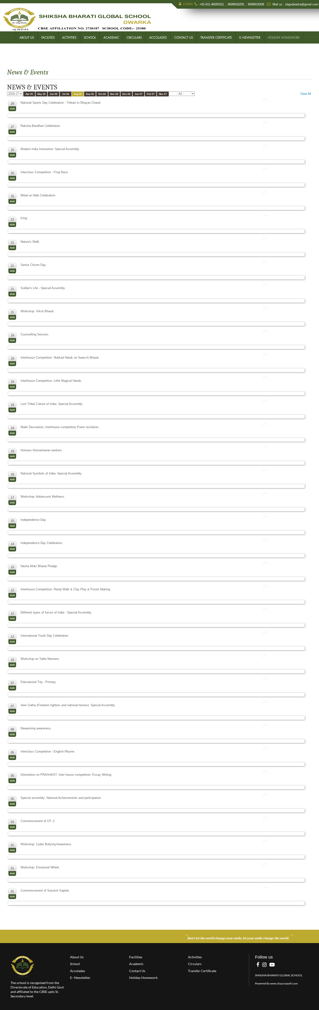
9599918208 (256, 4)
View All (305, 93)
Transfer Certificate (216, 37)
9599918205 (236, 4)
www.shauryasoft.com (284, 983)
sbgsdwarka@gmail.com (301, 4)
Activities (69, 37)
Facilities (48, 37)
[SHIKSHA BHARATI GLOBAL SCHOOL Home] (23, 966)
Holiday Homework (284, 37)
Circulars (134, 37)
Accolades (158, 37)
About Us (26, 37)
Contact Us (183, 37)
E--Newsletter (249, 37)
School (90, 37)
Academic (111, 37)
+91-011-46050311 (212, 4)
